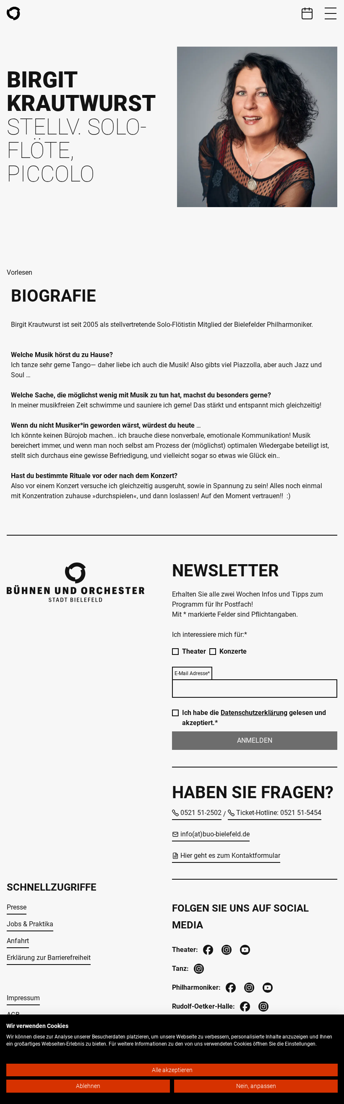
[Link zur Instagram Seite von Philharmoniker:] (248, 986)
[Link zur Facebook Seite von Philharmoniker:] (230, 986)
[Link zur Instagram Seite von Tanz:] (198, 968)
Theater (194, 651)
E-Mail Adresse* (192, 673)
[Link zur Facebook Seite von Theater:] (207, 949)
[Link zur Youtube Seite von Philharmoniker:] (267, 986)
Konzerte (233, 651)
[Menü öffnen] (330, 13)
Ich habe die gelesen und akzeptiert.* (254, 718)
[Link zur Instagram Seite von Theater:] (225, 949)
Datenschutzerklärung (254, 713)
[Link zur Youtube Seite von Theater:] (244, 949)
